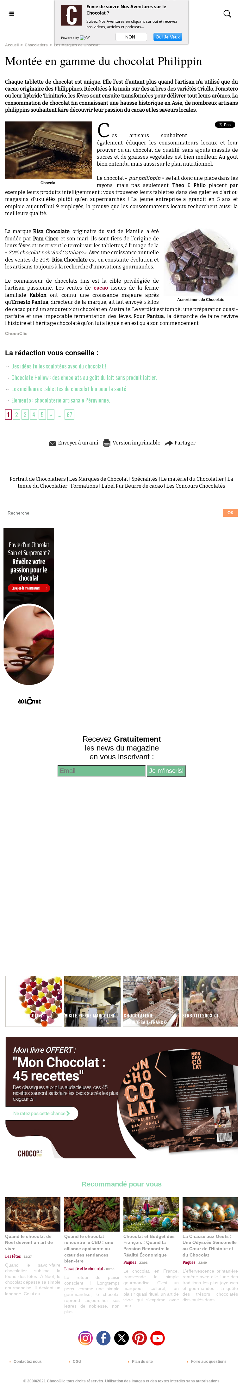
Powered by (70, 37)
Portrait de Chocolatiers (38, 479)
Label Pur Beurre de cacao (132, 486)
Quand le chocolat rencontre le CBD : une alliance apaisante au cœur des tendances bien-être (88, 1248)
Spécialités (145, 479)
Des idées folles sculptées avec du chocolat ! (58, 366)
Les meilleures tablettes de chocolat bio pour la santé (68, 389)
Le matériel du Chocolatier (192, 479)
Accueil (12, 45)
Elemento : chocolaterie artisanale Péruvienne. (60, 400)
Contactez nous (27, 1361)
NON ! (131, 36)
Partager (185, 443)
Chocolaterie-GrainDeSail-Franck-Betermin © (146, 1022)
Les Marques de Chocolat (77, 45)
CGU (76, 1361)
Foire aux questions (208, 1361)
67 (69, 414)
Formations (84, 486)
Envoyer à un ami (77, 443)
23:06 (142, 1262)
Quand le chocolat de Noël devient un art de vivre (29, 1242)
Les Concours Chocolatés (195, 486)
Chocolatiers (36, 45)
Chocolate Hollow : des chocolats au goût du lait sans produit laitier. (83, 377)
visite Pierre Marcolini (89, 1015)
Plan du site (142, 1361)
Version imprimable (136, 443)
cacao (102, 288)
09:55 (109, 1269)
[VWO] (86, 37)
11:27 (26, 1256)
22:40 (201, 1262)
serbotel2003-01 (200, 1015)
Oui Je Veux (168, 36)
